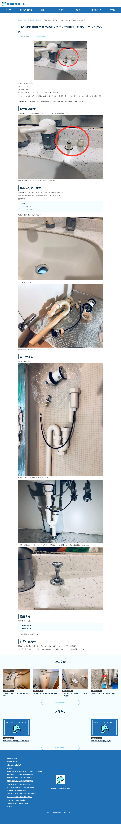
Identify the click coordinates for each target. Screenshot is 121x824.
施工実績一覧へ (60, 702)
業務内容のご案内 (12, 758)
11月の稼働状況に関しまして (101, 741)
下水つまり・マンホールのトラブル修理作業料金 (21, 793)
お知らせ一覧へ (60, 747)
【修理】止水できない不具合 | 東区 (103, 693)
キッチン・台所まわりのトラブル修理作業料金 (20, 787)
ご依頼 (112, 10)
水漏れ (43, 10)
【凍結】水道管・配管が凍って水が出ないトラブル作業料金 (24, 771)
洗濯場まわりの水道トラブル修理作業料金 (19, 777)
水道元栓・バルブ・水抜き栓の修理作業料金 (20, 774)
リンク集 (9, 806)
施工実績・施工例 (26, 10)
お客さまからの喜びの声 (14, 765)
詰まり (78, 10)
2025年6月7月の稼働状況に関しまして (16, 741)
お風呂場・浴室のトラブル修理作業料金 (18, 784)
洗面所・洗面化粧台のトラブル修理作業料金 (20, 781)
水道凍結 (60, 10)
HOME (8, 10)
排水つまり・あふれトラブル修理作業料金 (19, 797)
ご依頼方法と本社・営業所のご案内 (17, 803)
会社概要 (9, 768)
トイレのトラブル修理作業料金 (16, 800)
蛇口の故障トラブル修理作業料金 (16, 790)
